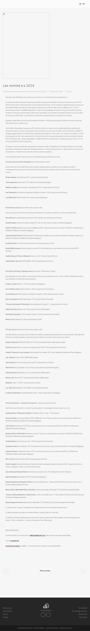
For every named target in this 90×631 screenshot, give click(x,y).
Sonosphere (83, 608)
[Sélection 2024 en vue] (6, 571)
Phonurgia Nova (41, 91)
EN (84, 4)
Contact (5, 617)
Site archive (83, 617)
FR (80, 4)
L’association (7, 611)
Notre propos (7, 608)
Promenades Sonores (79, 611)
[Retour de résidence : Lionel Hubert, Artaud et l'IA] (83, 571)
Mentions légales (39, 628)
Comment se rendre (13, 546)
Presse (5, 614)
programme (15, 541)
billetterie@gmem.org (37, 535)
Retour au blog (45, 571)
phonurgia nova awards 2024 (21, 91)
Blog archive (83, 614)
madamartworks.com (65, 628)
